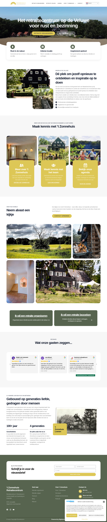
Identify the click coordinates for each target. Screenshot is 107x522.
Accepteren (71, 515)
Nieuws (34, 501)
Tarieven (34, 496)
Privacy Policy (85, 519)
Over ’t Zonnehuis (69, 3)
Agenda (60, 3)
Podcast (57, 499)
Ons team (58, 493)
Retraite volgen (51, 3)
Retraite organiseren (38, 3)
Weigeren (82, 515)
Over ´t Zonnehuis (60, 490)
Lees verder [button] (17, 371)
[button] (104, 502)
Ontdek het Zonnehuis (61, 496)
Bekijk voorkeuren (96, 515)
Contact (80, 3)
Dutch (90, 3)
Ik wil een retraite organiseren (31, 315)
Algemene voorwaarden (14, 504)
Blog (33, 499)
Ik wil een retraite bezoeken (76, 314)
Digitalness (62, 519)
